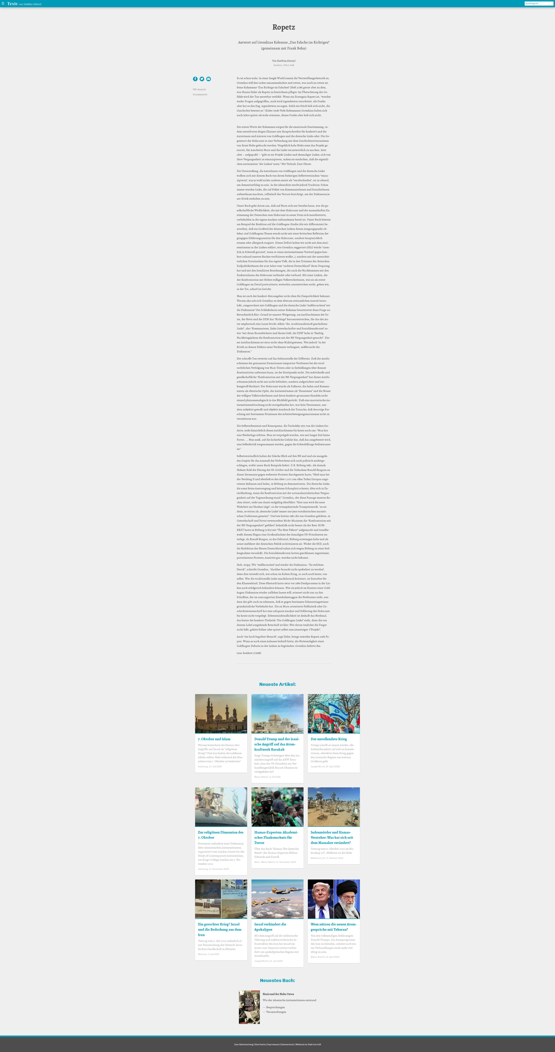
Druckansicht (200, 94)
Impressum (273, 1044)
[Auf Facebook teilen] (195, 79)
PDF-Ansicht (199, 89)
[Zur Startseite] (25, 3)
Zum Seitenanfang (243, 1044)
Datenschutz (287, 1044)
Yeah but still (314, 1044)
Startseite (260, 1044)
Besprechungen (275, 1007)
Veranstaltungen (276, 1012)
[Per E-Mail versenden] (208, 79)
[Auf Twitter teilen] (202, 79)
